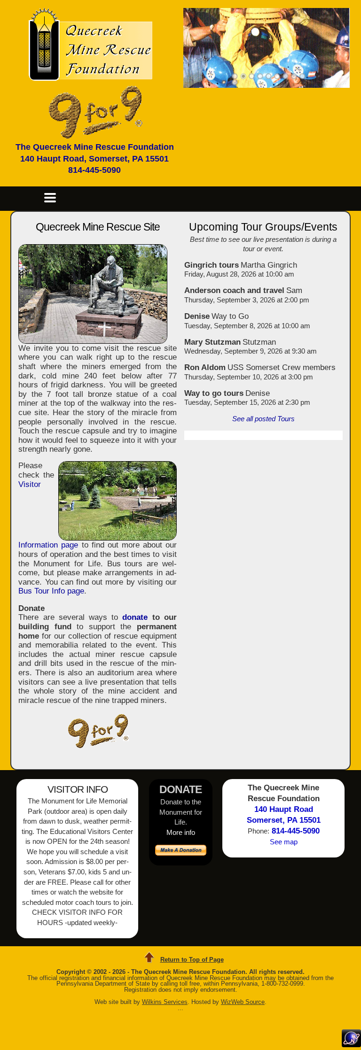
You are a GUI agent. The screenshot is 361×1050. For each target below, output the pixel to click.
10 (235, 82)
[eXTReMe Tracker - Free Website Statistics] (351, 1045)
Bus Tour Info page (51, 591)
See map (284, 842)
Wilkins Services (165, 1001)
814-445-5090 (94, 170)
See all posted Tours (263, 419)
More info (180, 832)
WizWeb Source (243, 1001)
